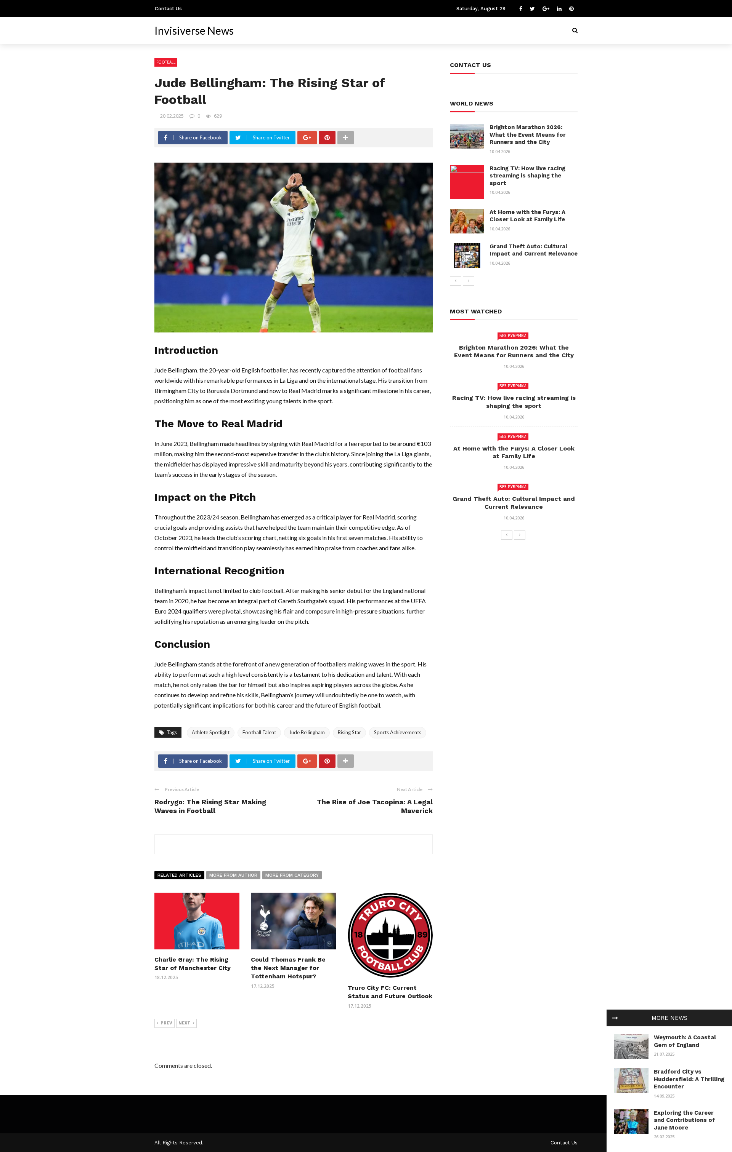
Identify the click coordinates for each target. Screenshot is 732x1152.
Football (165, 62)
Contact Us (168, 8)
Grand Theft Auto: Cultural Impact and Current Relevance (534, 250)
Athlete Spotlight (211, 732)
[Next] (468, 281)
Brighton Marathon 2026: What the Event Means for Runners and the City (528, 134)
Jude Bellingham (307, 732)
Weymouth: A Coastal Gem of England (685, 1041)
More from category (292, 875)
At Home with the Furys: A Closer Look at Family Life (527, 216)
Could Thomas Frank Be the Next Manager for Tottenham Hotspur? (288, 968)
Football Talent (259, 732)
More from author (233, 875)
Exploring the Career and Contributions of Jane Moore (684, 1120)
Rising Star (349, 732)
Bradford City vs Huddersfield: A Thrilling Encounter (689, 1079)
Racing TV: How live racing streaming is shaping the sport (527, 176)
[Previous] (455, 281)
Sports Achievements (397, 732)
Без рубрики (513, 335)
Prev (166, 1023)
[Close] (615, 1018)
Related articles (179, 875)
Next (184, 1023)
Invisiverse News (194, 30)
